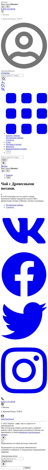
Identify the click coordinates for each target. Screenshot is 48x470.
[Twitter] (24, 343)
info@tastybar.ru (7, 419)
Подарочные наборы (14, 205)
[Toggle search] (3, 163)
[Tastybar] (5, 73)
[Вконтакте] (24, 250)
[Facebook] (24, 297)
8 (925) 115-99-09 (8, 9)
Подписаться (7, 461)
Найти (4, 160)
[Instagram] (24, 396)
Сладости (10, 207)
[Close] (3, 438)
